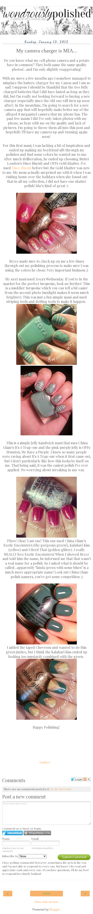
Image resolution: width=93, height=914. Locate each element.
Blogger (55, 909)
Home (46, 893)
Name (6, 838)
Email (34, 838)
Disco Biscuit (21, 168)
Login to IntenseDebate (12, 833)
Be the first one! (60, 789)
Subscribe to (10, 856)
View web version (46, 902)
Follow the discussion (87, 779)
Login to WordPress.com (37, 833)
